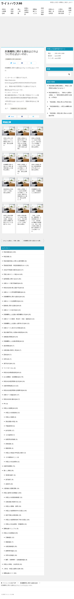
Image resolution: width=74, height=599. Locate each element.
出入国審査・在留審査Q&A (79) (13, 377)
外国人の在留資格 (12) (13, 412)
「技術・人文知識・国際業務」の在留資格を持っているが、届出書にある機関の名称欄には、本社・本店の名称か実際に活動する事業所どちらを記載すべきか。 (36, 223)
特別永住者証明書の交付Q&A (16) (14, 381)
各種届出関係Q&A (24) (11, 337)
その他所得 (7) (10, 435)
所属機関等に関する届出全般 (18, 108)
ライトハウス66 (11, 3)
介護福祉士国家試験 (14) (11, 488)
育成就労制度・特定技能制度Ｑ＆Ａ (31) (16, 265)
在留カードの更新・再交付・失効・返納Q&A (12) (19, 319)
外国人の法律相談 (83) (11, 533)
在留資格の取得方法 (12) (13, 502)
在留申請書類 (12, 11)
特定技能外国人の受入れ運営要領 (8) (15, 261)
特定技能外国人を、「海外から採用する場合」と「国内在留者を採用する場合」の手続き (60, 95)
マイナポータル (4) (10, 368)
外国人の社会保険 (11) (13, 461)
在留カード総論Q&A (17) (11, 395)
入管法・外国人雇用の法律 (61, 11)
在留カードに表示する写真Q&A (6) (14, 328)
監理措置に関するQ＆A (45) (12, 279)
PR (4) (6, 403)
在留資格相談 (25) (11, 546)
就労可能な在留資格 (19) (13, 515)
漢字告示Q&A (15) (9, 363)
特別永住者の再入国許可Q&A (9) (14, 287)
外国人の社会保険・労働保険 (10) (16, 524)
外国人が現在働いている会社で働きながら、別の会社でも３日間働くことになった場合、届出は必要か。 (36, 143)
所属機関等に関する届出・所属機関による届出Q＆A (36, 191)
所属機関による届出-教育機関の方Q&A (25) (17, 314)
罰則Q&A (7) (7, 354)
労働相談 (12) (10, 537)
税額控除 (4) (9, 448)
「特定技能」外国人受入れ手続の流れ (60, 102)
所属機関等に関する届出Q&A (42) (14, 296)
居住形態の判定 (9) (12, 421)
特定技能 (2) (7, 256)
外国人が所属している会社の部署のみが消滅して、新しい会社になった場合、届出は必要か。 (22, 169)
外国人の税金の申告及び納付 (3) (16, 453)
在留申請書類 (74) (9, 466)
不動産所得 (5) (10, 426)
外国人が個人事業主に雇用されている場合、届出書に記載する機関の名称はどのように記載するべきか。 (8, 220)
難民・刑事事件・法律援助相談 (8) (16, 559)
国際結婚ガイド (70, 11)
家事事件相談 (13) (11, 551)
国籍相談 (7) (9, 542)
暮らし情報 (19, 11)
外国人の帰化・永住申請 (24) (13, 564)
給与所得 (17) (10, 430)
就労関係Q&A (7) (9, 346)
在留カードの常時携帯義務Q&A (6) (14, 292)
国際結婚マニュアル (35, 11)
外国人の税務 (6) (11, 417)
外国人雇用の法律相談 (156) (12, 493)
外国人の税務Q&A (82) (11, 408)
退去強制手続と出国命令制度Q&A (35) (16, 332)
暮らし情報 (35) (9, 470)
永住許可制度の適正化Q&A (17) (13, 270)
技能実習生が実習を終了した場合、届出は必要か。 (8, 191)
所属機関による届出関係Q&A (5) (14, 341)
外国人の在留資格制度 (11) (14, 497)
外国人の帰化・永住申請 (51, 11)
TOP (9, 583)
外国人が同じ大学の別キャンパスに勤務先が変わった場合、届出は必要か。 (8, 142)
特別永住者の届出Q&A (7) (12, 399)
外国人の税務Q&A (4, 11)
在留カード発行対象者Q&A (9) (13, 283)
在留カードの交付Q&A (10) (12, 310)
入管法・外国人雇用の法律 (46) (13, 568)
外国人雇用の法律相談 (26, 11)
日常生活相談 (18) (11, 555)
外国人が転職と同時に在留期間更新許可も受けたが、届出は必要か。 (36, 167)
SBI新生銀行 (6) (11, 475)
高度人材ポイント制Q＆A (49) (13, 274)
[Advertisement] (37, 30)
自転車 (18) (9, 484)
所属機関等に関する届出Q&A (13, 59)
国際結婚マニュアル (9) (11, 528)
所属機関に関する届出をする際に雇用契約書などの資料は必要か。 (8, 167)
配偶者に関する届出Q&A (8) (12, 305)
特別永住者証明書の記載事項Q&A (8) (15, 390)
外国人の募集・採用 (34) (13, 506)
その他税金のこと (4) (12, 457)
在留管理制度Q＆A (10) (11, 386)
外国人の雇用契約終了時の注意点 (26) (17, 519)
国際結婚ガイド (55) (10, 573)
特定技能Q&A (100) (10, 252)
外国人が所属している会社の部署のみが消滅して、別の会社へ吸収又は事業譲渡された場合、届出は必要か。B (22, 194)
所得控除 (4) (9, 444)
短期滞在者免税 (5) (12, 439)
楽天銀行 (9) (9, 479)
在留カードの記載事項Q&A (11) (13, 301)
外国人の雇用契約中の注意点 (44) (16, 510)
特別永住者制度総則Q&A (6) (12, 372)
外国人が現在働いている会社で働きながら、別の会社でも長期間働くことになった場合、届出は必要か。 (22, 220)
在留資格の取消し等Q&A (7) (12, 350)
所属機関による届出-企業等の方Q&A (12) (16, 323)
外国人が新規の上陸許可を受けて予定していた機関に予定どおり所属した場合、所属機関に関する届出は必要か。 (22, 143)
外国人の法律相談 (42, 11)
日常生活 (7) (7, 359)
